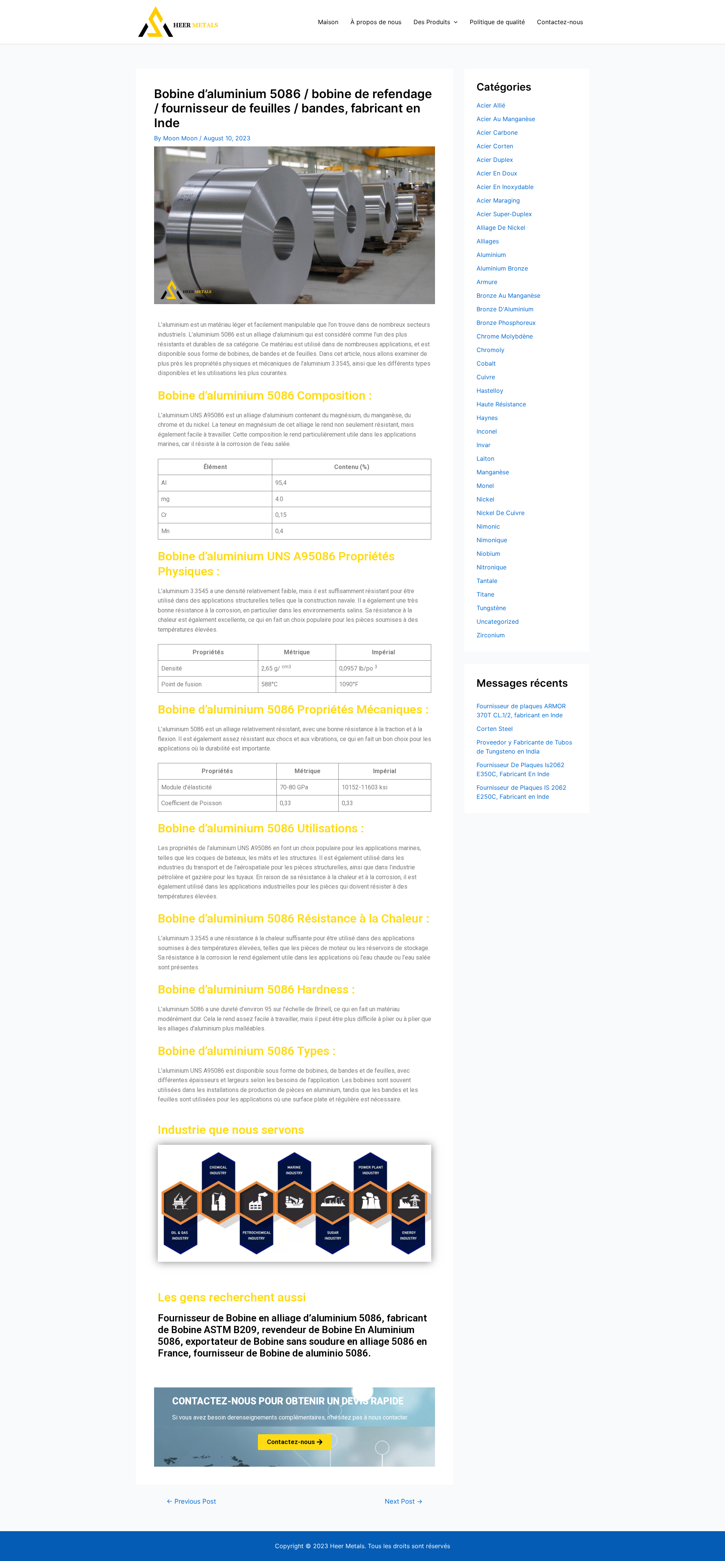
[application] (454, 22)
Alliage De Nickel (501, 227)
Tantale (487, 580)
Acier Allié (491, 105)
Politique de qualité (497, 22)
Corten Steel (495, 728)
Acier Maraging (498, 200)
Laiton (485, 458)
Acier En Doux (497, 173)
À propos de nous (375, 22)
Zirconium (491, 635)
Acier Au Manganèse (506, 119)
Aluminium (491, 254)
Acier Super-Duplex (504, 214)
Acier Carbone (497, 132)
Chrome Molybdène (505, 336)
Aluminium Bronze (502, 268)
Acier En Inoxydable (505, 187)
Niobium (488, 553)
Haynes (487, 417)
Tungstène (491, 608)
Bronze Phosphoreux (506, 322)
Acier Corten (495, 146)
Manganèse (493, 472)
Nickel (485, 499)
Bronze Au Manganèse (508, 295)
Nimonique (492, 540)
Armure (487, 282)
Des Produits (431, 22)
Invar (484, 445)
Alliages (488, 241)
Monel (485, 485)
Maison (328, 22)
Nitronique (491, 567)
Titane (485, 594)
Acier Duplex (495, 159)
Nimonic (488, 526)
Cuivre (486, 377)
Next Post (404, 1501)
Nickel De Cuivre (500, 513)
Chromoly (490, 350)
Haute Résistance (501, 404)
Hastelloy (490, 390)
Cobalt (486, 363)
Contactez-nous (560, 22)
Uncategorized (498, 621)
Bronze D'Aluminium (505, 309)
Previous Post (191, 1501)
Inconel (487, 431)
